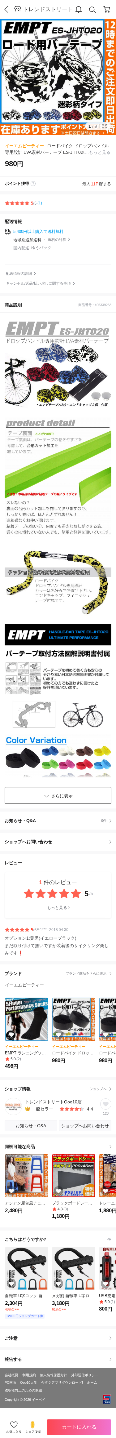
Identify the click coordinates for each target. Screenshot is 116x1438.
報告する (13, 1359)
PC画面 (10, 1382)
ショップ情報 (55, 1088)
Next (103, 77)
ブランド (55, 973)
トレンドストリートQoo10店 (47, 9)
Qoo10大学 (28, 1382)
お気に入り (14, 1431)
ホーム (92, 1382)
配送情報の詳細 (19, 273)
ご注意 (11, 1338)
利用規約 (29, 1375)
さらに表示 (62, 795)
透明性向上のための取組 (23, 1390)
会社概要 (11, 1375)
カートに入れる (79, 1427)
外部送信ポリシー (84, 1375)
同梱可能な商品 (20, 1146)
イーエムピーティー (24, 145)
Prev (12, 77)
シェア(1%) (33, 1431)
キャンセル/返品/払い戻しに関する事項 (38, 283)
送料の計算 (57, 240)
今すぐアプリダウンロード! (62, 1382)
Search (92, 10)
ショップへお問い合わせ (60, 841)
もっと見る (57, 907)
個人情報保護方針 (53, 1375)
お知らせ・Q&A (55, 820)
